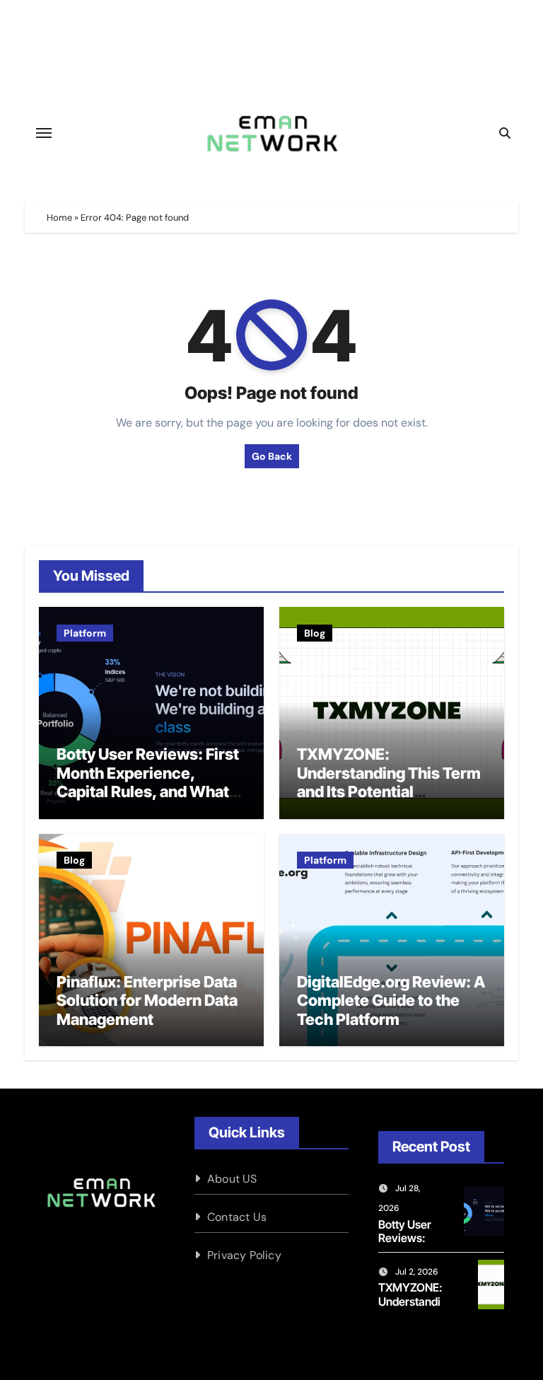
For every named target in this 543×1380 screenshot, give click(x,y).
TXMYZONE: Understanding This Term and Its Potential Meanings (389, 782)
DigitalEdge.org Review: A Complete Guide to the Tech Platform (391, 1000)
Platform (85, 633)
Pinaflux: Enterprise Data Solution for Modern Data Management (147, 1000)
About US (232, 1178)
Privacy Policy (244, 1255)
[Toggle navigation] (44, 133)
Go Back (272, 456)
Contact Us (237, 1217)
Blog (314, 633)
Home (59, 217)
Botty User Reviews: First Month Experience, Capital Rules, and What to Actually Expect (148, 782)
